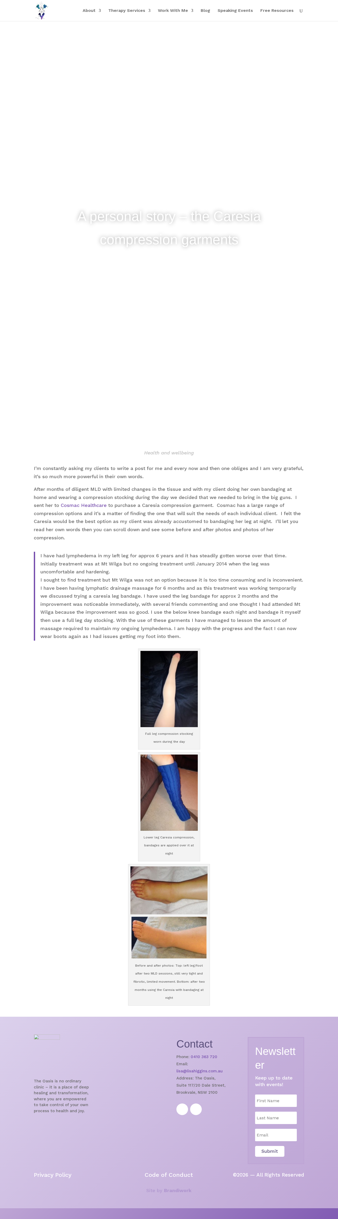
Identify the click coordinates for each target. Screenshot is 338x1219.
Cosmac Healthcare (84, 505)
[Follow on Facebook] (182, 1109)
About (89, 11)
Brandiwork (177, 1190)
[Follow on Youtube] (196, 1109)
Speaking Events (235, 11)
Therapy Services (126, 11)
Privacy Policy (53, 1175)
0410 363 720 (204, 1056)
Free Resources (277, 11)
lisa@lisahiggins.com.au (199, 1071)
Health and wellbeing (169, 452)
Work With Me (173, 11)
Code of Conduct (169, 1175)
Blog (205, 11)
